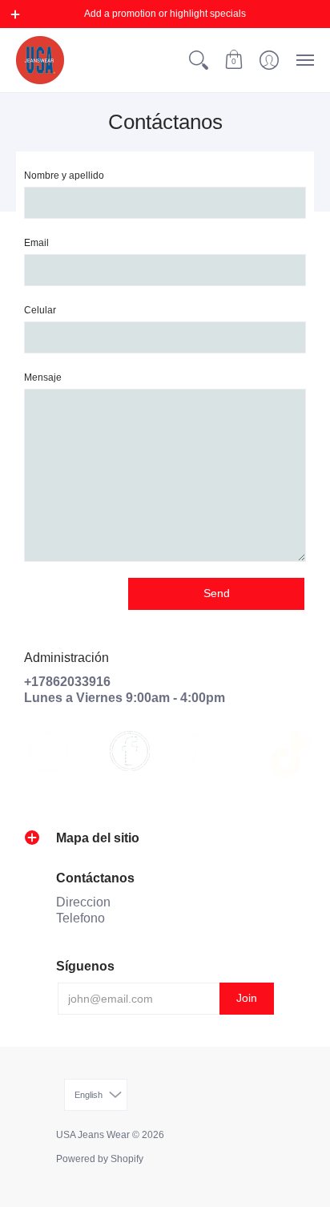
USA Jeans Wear (93, 1134)
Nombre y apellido (64, 175)
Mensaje (43, 377)
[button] (15, 14)
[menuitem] (198, 60)
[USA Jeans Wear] (40, 60)
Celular (40, 310)
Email (36, 242)
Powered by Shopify (99, 1159)
